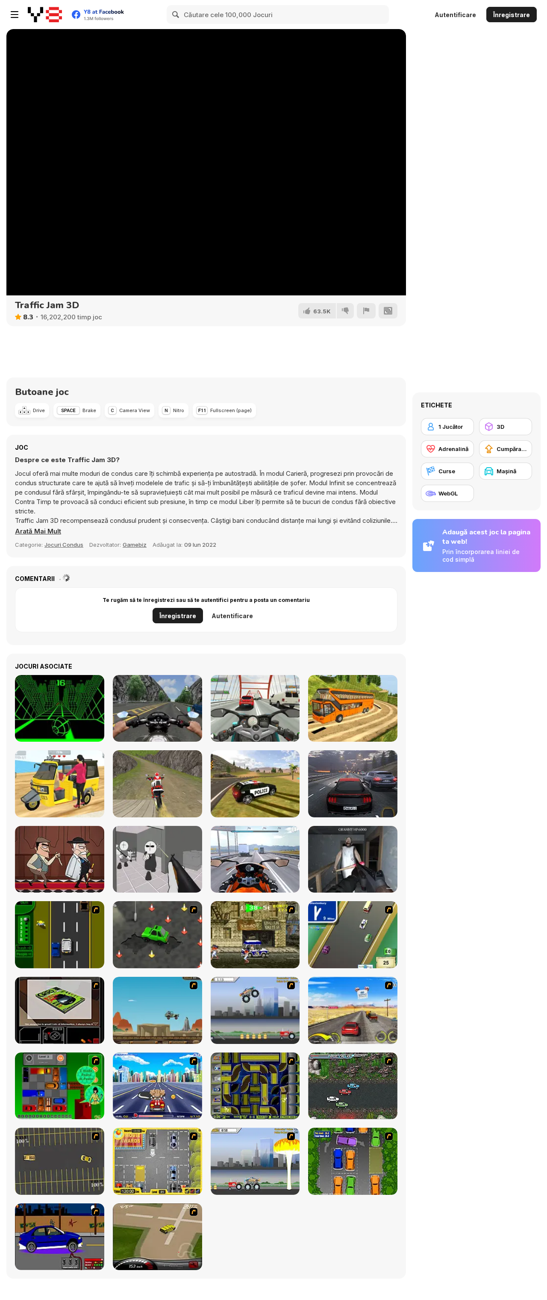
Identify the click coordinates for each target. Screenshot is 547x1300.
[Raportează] (366, 310)
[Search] (176, 14)
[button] (38, 531)
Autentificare (455, 14)
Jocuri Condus (63, 544)
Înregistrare (511, 14)
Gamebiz (135, 544)
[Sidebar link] (14, 14)
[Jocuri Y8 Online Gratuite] (44, 14)
